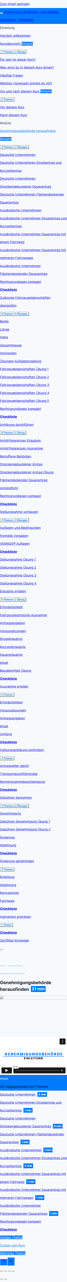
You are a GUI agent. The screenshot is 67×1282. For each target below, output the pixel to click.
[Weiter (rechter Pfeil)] (5, 1279)
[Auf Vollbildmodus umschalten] (9, 1271)
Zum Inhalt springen (15, 4)
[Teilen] (5, 1271)
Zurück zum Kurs (12, 1245)
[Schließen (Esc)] (1, 1271)
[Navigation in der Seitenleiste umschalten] (1, 13)
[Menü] (1, 949)
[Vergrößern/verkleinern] (13, 1271)
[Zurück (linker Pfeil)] (1, 1279)
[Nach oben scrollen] (3, 1262)
